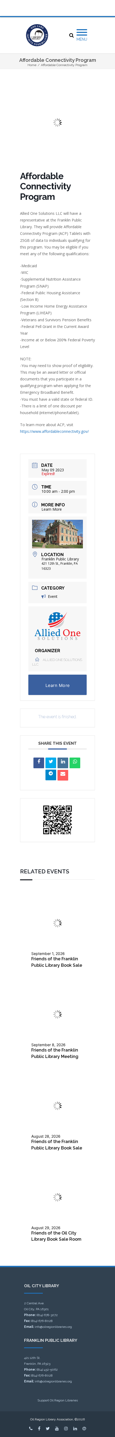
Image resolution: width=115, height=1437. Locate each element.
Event (52, 596)
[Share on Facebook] (38, 763)
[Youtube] (57, 1428)
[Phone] (30, 1428)
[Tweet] (50, 763)
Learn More (51, 509)
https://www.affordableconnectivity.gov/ (54, 431)
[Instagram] (66, 1428)
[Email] (62, 775)
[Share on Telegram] (50, 775)
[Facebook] (39, 1428)
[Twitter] (47, 1428)
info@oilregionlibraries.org (53, 1327)
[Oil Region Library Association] (37, 35)
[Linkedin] (62, 763)
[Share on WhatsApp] (75, 763)
